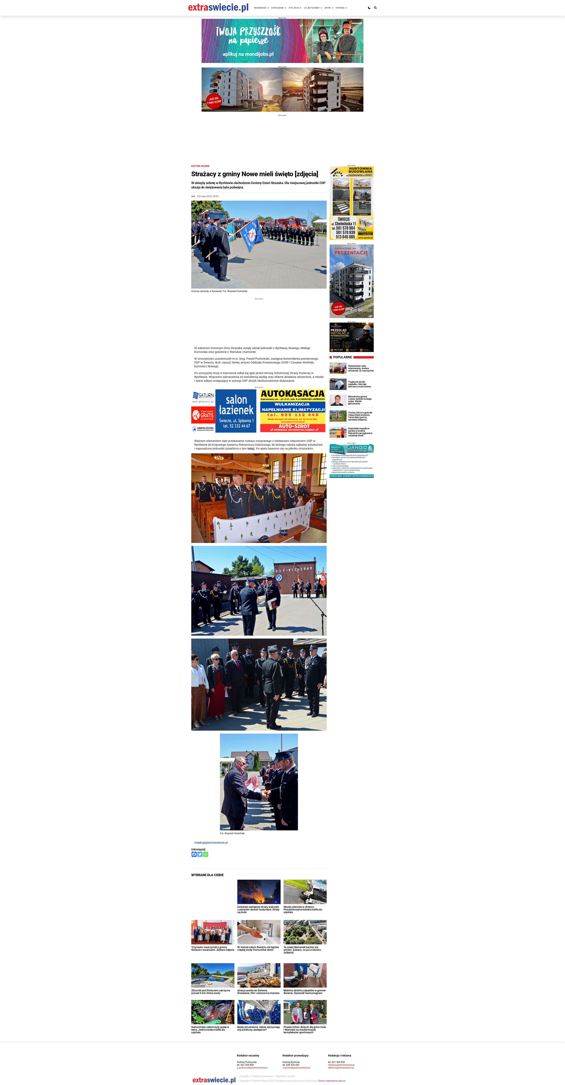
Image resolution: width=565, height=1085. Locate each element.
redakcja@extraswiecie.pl (211, 842)
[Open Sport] (332, 7)
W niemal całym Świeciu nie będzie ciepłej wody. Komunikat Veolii (258, 948)
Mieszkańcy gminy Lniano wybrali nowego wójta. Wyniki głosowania (360, 400)
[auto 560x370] (292, 410)
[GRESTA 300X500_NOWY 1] (352, 203)
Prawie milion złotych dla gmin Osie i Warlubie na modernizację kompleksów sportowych (305, 1030)
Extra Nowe (200, 166)
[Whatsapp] (205, 854)
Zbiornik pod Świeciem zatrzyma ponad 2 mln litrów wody (210, 992)
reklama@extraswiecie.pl (341, 1067)
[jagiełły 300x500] (352, 281)
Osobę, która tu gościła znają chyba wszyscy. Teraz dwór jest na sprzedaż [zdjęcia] (360, 416)
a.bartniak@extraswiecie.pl (296, 1067)
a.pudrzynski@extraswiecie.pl (252, 1067)
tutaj (250, 448)
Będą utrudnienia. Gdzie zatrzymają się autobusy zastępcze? (258, 1028)
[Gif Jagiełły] (282, 90)
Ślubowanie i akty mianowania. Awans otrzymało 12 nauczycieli (360, 368)
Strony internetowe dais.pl (331, 1080)
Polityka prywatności (262, 1076)
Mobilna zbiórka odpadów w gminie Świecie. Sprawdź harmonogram (305, 992)
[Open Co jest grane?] (321, 7)
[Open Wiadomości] (268, 7)
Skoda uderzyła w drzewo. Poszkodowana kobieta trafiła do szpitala (303, 909)
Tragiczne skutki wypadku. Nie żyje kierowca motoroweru (359, 384)
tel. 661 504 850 (245, 1065)
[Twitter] (199, 854)
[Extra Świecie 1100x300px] (282, 41)
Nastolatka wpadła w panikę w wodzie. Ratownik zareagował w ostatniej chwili (360, 432)
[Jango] (352, 461)
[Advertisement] (282, 136)
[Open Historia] (346, 7)
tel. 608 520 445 (290, 1065)
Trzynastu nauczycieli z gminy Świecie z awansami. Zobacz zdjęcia (212, 948)
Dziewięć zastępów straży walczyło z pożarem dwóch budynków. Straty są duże (258, 909)
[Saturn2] (223, 411)
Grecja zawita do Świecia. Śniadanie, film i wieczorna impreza (258, 992)
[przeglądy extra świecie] (352, 337)
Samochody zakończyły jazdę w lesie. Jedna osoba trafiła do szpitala (210, 1030)
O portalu (244, 1076)
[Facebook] (194, 854)
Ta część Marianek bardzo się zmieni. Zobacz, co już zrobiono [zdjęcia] (302, 950)
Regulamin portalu (285, 1076)
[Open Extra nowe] (285, 7)
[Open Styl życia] (301, 7)
